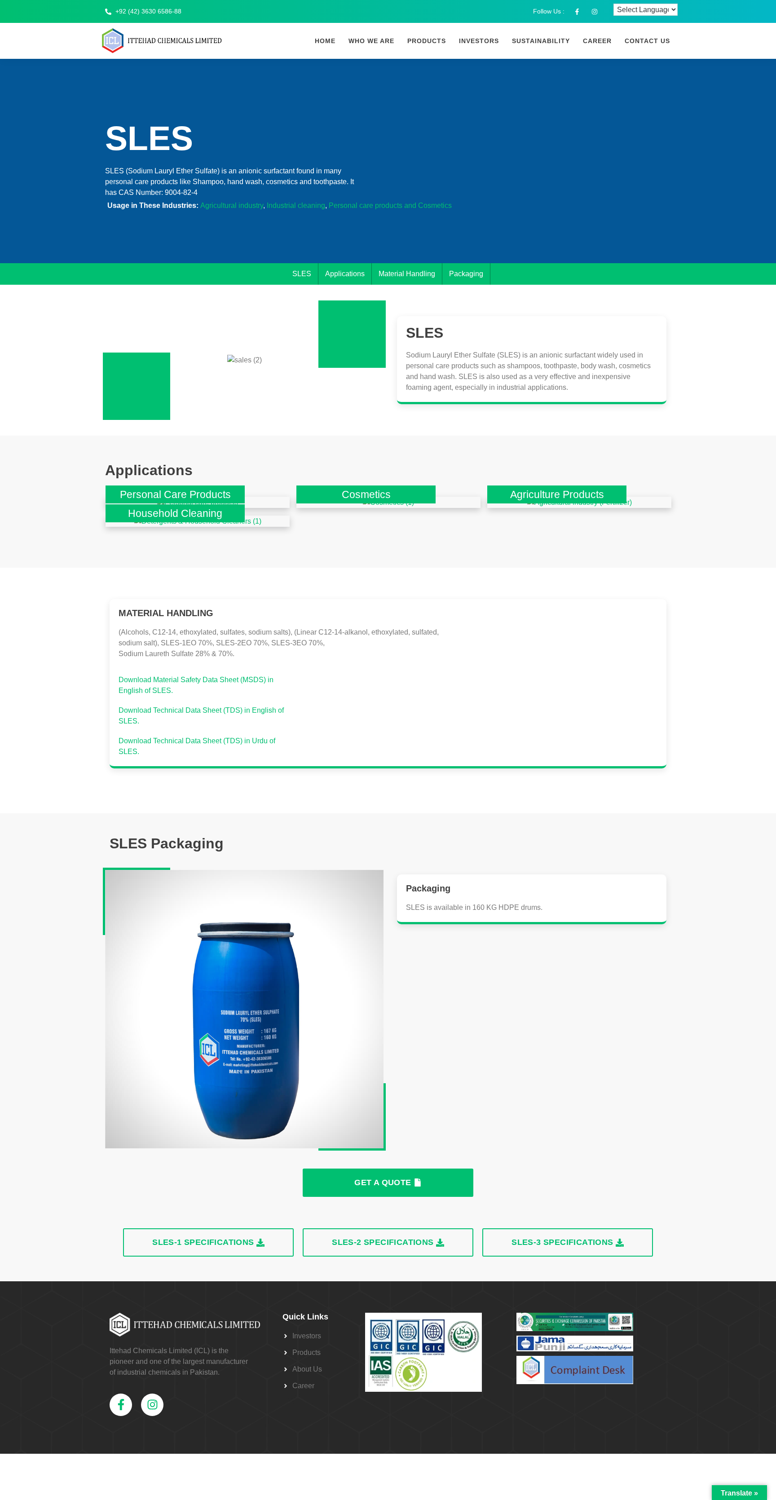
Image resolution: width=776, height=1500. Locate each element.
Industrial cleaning (296, 205)
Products (426, 40)
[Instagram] (152, 1405)
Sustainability (541, 40)
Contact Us (647, 40)
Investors (479, 40)
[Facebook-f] (121, 1405)
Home (325, 40)
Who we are (371, 40)
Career (597, 40)
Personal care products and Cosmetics (390, 205)
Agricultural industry (231, 205)
